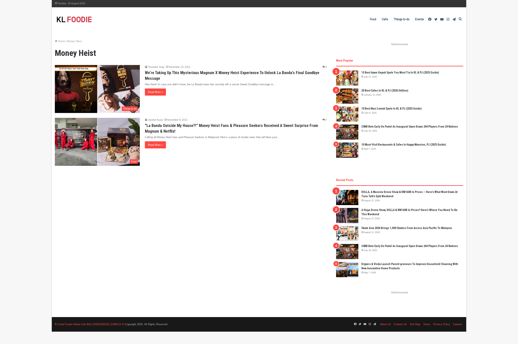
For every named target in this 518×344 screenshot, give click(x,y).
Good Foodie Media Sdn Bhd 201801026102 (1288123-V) (91, 324)
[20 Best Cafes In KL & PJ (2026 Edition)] (347, 96)
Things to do (402, 19)
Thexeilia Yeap (156, 67)
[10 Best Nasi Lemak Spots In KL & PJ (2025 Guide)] (347, 114)
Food (373, 19)
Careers (457, 324)
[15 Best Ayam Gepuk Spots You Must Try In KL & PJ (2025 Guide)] (347, 78)
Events (419, 19)
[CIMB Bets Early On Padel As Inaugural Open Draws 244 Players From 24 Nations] (347, 132)
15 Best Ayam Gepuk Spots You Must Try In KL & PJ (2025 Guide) (400, 72)
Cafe (385, 19)
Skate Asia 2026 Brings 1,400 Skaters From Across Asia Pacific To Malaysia (406, 228)
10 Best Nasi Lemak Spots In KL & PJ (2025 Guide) (391, 108)
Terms (426, 324)
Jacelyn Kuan (155, 119)
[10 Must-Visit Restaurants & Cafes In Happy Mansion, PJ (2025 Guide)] (347, 150)
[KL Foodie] (90, 19)
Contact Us (400, 324)
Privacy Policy (441, 324)
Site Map (415, 324)
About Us (385, 324)
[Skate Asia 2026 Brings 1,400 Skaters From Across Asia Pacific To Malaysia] (347, 233)
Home (61, 41)
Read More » (155, 92)
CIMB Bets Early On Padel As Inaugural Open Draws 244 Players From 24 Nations (409, 126)
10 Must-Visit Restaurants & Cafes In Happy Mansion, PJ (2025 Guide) (403, 144)
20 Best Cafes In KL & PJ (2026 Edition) (384, 90)
